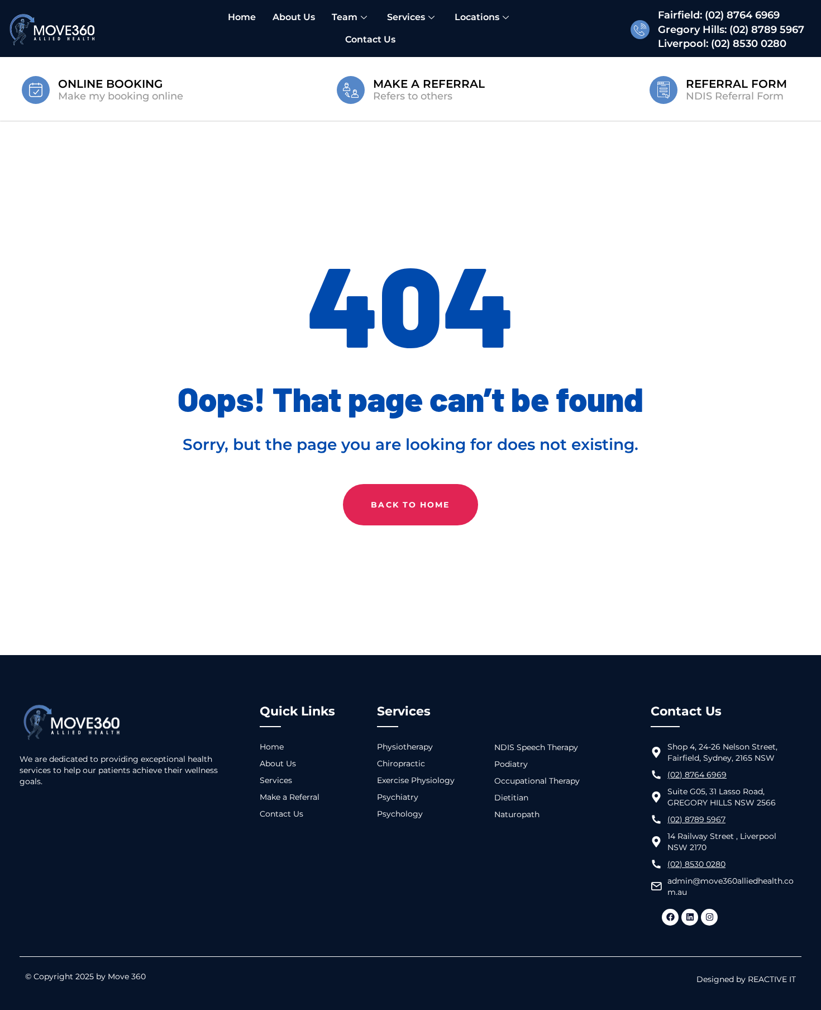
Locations (477, 17)
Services (406, 17)
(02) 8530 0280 (748, 43)
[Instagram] (709, 917)
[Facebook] (670, 917)
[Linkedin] (689, 917)
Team (344, 17)
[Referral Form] (663, 89)
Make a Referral (429, 84)
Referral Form (736, 84)
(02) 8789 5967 (766, 29)
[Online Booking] (36, 89)
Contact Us (370, 39)
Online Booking (110, 84)
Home (242, 17)
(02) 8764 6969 (742, 15)
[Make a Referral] (351, 89)
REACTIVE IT (772, 979)
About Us (294, 17)
